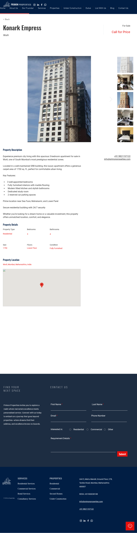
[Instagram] (34, 4)
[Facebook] (41, 4)
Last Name (97, 404)
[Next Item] (111, 99)
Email (53, 416)
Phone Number (98, 416)
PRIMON (14, 4)
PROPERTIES (56, 478)
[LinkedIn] (38, 4)
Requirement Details (60, 438)
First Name (56, 404)
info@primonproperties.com (117, 159)
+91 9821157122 (122, 156)
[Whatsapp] (45, 4)
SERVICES (22, 478)
